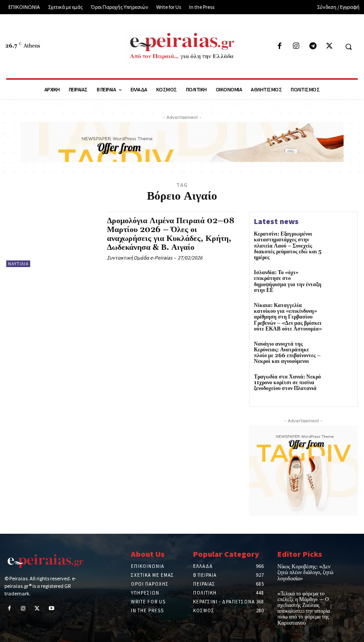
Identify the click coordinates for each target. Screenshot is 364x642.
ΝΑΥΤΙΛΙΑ (18, 264)
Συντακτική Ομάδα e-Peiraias (139, 257)
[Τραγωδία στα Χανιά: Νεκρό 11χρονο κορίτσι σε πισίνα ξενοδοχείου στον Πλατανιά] (340, 387)
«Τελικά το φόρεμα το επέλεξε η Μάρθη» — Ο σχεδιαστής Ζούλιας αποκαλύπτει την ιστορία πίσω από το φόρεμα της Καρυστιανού (303, 608)
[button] (348, 46)
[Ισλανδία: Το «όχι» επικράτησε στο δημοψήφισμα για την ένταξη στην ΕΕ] (340, 282)
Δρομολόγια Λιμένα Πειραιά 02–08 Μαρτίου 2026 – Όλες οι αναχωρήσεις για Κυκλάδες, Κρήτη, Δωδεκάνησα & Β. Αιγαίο (170, 234)
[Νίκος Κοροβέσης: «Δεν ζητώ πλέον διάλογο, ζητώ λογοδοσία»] (351, 570)
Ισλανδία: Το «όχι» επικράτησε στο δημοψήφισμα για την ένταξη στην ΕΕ (287, 281)
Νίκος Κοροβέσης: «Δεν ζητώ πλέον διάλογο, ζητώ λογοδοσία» (305, 572)
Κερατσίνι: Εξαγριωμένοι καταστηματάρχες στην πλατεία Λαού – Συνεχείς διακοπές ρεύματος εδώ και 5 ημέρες (287, 246)
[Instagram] (296, 46)
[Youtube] (51, 609)
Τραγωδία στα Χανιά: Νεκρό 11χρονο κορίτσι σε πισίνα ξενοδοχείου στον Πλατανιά (287, 383)
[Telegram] (313, 46)
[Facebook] (280, 46)
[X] (329, 46)
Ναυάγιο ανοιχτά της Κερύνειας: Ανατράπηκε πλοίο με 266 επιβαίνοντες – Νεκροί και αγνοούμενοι (287, 353)
